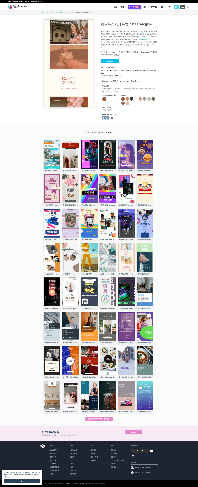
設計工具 (53, 460)
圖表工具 (53, 457)
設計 (47, 12)
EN (115, 75)
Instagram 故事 (61, 12)
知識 (71, 467)
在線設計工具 (145, 39)
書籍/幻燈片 (74, 450)
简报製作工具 (54, 467)
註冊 (176, 7)
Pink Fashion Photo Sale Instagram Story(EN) (116, 70)
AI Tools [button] (133, 7)
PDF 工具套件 (54, 450)
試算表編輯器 (54, 470)
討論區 (72, 457)
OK (22, 481)
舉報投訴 (113, 467)
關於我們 (93, 450)
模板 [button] (162, 7)
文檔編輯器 (54, 464)
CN (120, 75)
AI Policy (114, 453)
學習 (71, 460)
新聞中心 (93, 453)
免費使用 (133, 432)
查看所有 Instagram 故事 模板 (99, 419)
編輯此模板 (109, 61)
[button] (123, 7)
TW (117, 75)
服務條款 (113, 450)
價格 (170, 7)
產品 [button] (115, 7)
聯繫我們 (93, 460)
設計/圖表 (73, 453)
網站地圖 (73, 474)
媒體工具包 (94, 457)
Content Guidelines (118, 460)
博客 (71, 464)
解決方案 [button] (154, 7)
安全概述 (113, 464)
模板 (52, 12)
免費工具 (73, 470)
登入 (182, 7)
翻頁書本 (53, 453)
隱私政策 (113, 457)
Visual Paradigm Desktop (33, 1)
